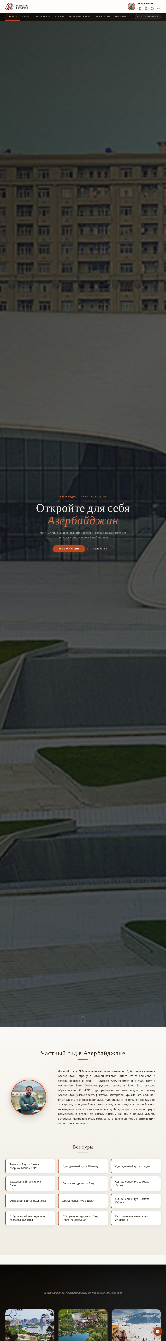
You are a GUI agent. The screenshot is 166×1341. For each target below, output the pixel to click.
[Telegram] (146, 8)
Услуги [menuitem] (59, 17)
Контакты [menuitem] (120, 17)
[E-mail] (158, 8)
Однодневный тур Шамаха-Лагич (132, 1183)
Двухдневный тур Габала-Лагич (26, 1183)
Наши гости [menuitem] (103, 17)
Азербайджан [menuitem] (42, 17)
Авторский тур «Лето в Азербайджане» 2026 (24, 1166)
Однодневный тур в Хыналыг (28, 1200)
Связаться (100, 549)
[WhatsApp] (139, 8)
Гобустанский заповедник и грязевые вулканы (27, 1218)
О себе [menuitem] (26, 17)
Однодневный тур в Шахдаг (132, 1166)
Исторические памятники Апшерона (131, 1218)
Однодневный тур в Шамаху (80, 1166)
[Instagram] (152, 8)
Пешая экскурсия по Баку (78, 1183)
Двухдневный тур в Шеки (78, 1200)
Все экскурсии (69, 549)
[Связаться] (157, 1331)
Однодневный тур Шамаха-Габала (132, 1200)
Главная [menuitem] (12, 17)
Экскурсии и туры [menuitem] (80, 17)
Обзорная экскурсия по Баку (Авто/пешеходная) (80, 1218)
